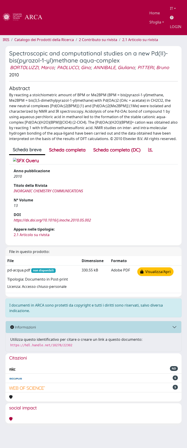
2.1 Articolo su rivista (140, 39)
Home (154, 13)
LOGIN (175, 26)
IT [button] (171, 8)
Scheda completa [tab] (67, 150)
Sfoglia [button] (155, 22)
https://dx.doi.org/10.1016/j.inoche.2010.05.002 (52, 220)
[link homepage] (25, 17)
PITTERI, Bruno (153, 67)
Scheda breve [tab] (27, 149)
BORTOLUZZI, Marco (32, 67)
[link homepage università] (54, 17)
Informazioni (25, 327)
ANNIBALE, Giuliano (114, 67)
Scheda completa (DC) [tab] (116, 150)
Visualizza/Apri (157, 271)
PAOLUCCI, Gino (74, 67)
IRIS (6, 39)
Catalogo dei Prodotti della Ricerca (44, 39)
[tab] (150, 150)
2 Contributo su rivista (98, 39)
